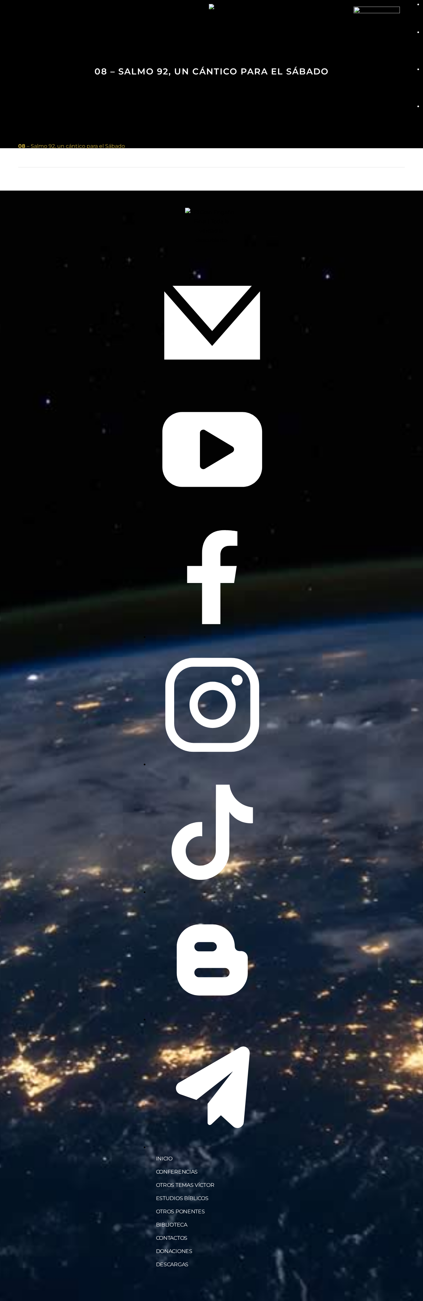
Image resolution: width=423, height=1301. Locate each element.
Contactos (171, 1238)
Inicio (164, 1158)
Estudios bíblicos (182, 1198)
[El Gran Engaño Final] (377, 29)
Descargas (172, 1264)
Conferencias (177, 1172)
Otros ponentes (180, 1211)
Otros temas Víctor (185, 1185)
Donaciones (174, 1251)
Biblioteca (171, 1225)
